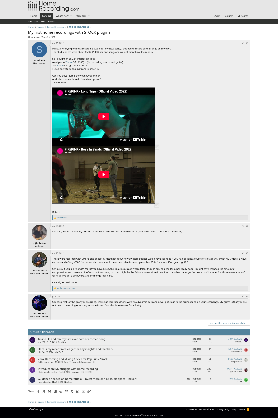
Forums (46, 15)
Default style (37, 409)
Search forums (48, 21)
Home (33, 15)
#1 (247, 43)
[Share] (243, 43)
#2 (247, 226)
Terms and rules (206, 409)
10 (83, 372)
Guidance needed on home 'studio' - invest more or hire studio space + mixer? (87, 379)
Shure (69, 62)
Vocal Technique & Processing (77, 362)
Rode (60, 65)
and (66, 288)
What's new (62, 15)
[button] (71, 16)
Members (81, 15)
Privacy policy (223, 409)
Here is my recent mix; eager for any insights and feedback (75, 349)
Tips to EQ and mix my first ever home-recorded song (71, 339)
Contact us (191, 409)
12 (90, 372)
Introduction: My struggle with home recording (68, 369)
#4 (247, 296)
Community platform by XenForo (139, 415)
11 (86, 372)
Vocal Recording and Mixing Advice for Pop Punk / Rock (72, 359)
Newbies (62, 342)
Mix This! (59, 352)
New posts (33, 21)
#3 (247, 253)
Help (234, 409)
